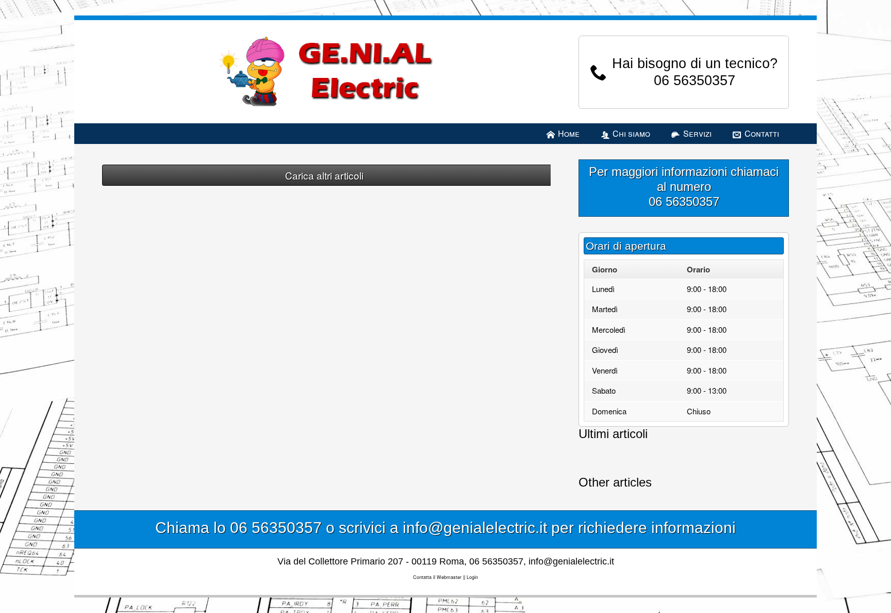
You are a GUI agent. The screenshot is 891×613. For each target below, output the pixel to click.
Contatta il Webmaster (437, 577)
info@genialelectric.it (571, 561)
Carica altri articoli (324, 175)
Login (472, 577)
